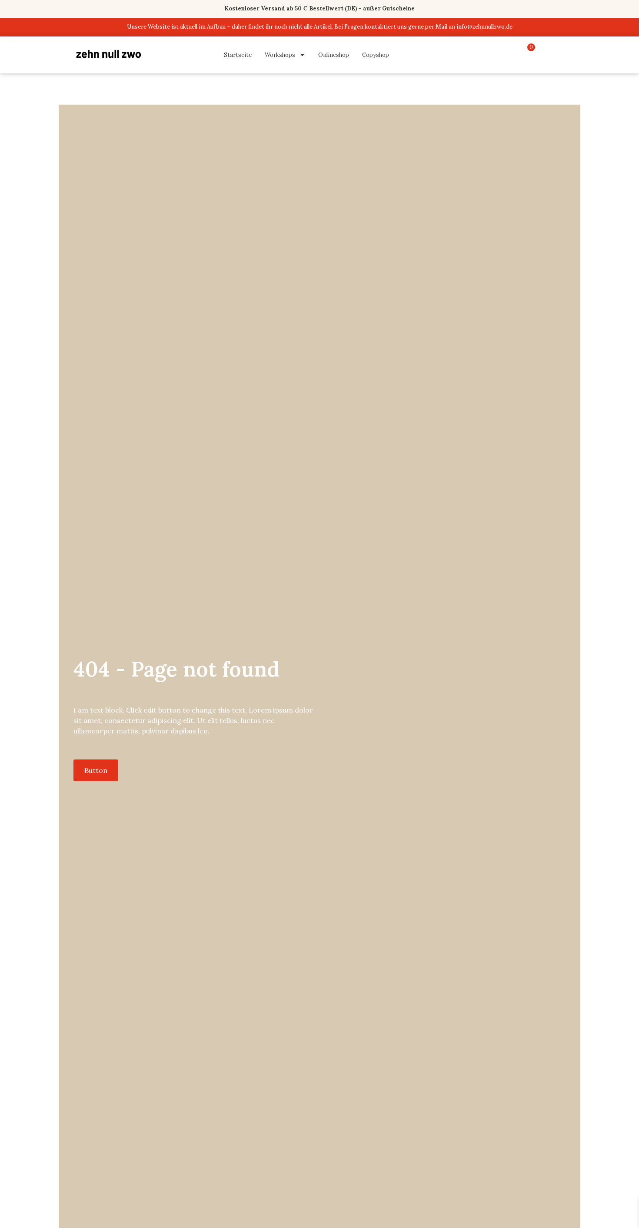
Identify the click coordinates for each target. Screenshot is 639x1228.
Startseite (238, 55)
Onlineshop (333, 55)
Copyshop (375, 55)
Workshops (280, 55)
